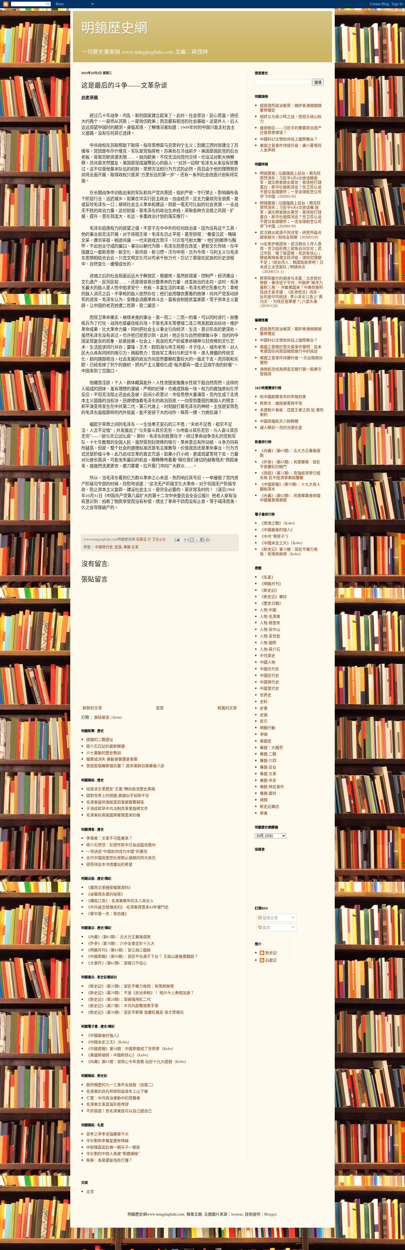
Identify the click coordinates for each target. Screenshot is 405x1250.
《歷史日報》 (271, 603)
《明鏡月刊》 (271, 583)
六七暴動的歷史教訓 (103, 752)
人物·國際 (268, 642)
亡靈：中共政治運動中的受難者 (113, 1097)
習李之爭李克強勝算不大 (107, 1134)
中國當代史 (269, 688)
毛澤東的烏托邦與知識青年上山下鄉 (117, 1091)
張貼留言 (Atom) (108, 717)
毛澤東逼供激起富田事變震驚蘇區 (115, 802)
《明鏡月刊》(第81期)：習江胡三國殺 (118, 950)
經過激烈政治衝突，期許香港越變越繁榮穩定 (291, 108)
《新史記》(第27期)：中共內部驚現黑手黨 (122, 1005)
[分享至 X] (197, 539)
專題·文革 (131, 547)
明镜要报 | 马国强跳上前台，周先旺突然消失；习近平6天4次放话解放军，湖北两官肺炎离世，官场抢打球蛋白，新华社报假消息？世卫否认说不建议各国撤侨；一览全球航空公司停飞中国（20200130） (291, 185)
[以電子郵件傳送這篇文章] (186, 539)
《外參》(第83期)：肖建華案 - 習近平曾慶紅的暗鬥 (290, 464)
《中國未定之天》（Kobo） (108, 1042)
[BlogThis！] (192, 539)
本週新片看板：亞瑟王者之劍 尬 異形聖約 (292, 412)
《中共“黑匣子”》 (275, 536)
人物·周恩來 (270, 622)
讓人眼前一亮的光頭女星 (281, 427)
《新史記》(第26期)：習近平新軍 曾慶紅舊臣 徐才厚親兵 (135, 1012)
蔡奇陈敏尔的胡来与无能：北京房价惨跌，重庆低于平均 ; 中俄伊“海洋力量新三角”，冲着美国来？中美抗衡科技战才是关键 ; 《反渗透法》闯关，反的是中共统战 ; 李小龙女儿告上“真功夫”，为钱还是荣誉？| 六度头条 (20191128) (291, 292)
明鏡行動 (267, 727)
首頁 (160, 707)
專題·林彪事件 (272, 786)
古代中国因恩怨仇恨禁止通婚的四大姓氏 (121, 857)
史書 (264, 708)
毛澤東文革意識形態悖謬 (107, 1104)
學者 (264, 813)
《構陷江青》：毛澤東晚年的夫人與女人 (120, 900)
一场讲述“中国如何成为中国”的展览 (116, 851)
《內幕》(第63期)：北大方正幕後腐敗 (118, 936)
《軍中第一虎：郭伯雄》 (107, 913)
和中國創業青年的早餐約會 (283, 396)
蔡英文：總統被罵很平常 (281, 403)
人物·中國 (268, 609)
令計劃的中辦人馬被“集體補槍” (113, 1153)
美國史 (265, 740)
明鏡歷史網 (114, 27)
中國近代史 (269, 675)
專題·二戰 (268, 753)
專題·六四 (268, 760)
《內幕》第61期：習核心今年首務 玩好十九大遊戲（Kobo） (137, 1061)
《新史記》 (269, 590)
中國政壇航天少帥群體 (279, 421)
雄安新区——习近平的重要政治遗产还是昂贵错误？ (291, 130)
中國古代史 (269, 668)
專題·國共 (268, 793)
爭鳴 (264, 734)
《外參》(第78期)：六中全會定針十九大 (120, 943)
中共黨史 (267, 655)
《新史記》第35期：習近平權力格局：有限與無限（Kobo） (289, 551)
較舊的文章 (227, 707)
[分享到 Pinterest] (207, 539)
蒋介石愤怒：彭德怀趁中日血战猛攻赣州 (121, 844)
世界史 (265, 694)
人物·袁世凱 (270, 635)
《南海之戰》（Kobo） (278, 523)
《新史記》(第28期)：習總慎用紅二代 (118, 999)
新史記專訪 (269, 806)
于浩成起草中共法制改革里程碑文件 (117, 808)
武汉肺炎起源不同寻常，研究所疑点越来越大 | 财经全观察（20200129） (291, 235)
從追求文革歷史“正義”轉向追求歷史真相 (120, 788)
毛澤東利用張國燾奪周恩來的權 (113, 815)
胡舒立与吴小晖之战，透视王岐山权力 (291, 119)
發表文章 (269, 917)
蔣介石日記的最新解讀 (105, 746)
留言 (265, 927)
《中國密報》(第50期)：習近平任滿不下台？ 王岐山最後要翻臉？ (142, 956)
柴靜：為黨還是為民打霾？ (109, 1160)
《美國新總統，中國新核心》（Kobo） (118, 1054)
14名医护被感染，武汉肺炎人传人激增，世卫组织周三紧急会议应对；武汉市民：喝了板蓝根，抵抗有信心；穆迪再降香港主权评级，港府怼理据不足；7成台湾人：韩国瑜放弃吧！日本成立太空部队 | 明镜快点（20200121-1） (291, 257)
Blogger (270, 1214)
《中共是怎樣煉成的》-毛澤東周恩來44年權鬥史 (127, 907)
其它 (264, 721)
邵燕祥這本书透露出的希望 (109, 864)
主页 (90, 1191)
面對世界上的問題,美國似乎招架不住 (117, 795)
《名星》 (267, 577)
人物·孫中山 (270, 629)
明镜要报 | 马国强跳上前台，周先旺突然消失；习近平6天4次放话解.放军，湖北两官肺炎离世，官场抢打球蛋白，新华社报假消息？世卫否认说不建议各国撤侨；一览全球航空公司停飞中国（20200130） (291, 214)
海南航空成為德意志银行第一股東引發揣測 (291, 371)
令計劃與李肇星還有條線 (107, 1140)
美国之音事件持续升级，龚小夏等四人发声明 (291, 148)
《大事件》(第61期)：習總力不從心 (116, 962)
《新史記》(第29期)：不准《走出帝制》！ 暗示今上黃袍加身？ (140, 992)
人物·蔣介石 (270, 649)
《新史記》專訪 (273, 596)
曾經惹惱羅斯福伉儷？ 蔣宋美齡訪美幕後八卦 (125, 765)
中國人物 (267, 662)
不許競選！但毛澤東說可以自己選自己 (119, 1110)
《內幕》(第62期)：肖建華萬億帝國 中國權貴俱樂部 (290, 498)
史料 (264, 701)
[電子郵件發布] (176, 539)
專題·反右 (268, 767)
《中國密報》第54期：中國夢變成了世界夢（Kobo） (131, 1048)
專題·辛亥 (268, 780)
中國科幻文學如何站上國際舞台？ (289, 139)
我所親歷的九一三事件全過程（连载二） (121, 1084)
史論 (118, 547)
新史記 (271, 953)
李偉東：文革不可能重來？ (109, 838)
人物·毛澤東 (270, 616)
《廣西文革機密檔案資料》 (109, 887)
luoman (237, 1214)
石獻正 (271, 960)
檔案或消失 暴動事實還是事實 (111, 759)
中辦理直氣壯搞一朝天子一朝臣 (113, 1147)
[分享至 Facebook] (202, 539)
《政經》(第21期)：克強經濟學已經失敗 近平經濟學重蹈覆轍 (290, 475)
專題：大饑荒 (271, 747)
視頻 (264, 799)
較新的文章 (92, 707)
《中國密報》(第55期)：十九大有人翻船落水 (290, 486)
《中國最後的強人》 (103, 1035)
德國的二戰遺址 (99, 739)
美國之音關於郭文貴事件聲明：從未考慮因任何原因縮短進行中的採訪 (291, 349)
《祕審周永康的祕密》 (105, 894)
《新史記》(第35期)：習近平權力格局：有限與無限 (130, 986)
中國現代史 (104, 547)
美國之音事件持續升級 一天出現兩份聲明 (291, 360)
